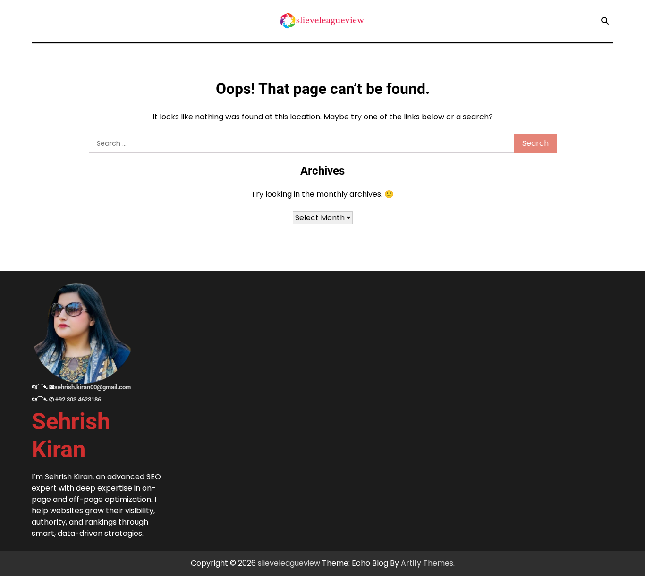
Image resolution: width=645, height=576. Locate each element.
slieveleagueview (289, 563)
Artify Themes (427, 563)
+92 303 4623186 (78, 399)
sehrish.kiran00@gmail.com (92, 387)
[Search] (604, 20)
